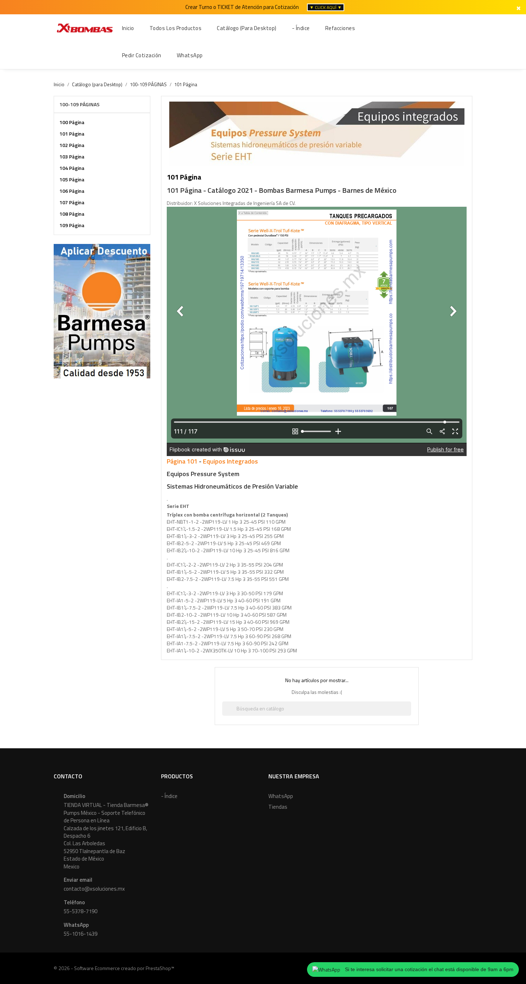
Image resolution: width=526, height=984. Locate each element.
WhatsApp (280, 796)
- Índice (169, 796)
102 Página (71, 145)
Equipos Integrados (230, 461)
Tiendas (277, 807)
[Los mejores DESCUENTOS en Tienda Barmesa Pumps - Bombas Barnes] (102, 310)
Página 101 (182, 461)
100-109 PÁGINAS (79, 104)
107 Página (71, 202)
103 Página (71, 156)
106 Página (71, 191)
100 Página (71, 122)
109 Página (71, 225)
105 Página (71, 179)
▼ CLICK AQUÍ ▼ (326, 7)
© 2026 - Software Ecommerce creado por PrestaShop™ (114, 968)
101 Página (71, 133)
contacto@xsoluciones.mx (94, 888)
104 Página (71, 168)
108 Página (71, 213)
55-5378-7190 (80, 911)
